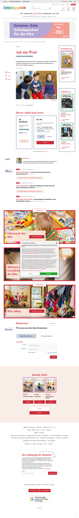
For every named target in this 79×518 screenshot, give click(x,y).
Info (75, 1)
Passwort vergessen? (32, 352)
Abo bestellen (39, 412)
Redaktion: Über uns (55, 4)
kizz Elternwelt (65, 437)
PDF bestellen (25, 141)
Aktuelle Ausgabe (26, 16)
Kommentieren (52, 323)
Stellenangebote (45, 435)
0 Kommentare (30, 105)
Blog (54, 13)
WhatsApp (39, 435)
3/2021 (28, 41)
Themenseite (39, 210)
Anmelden (45, 151)
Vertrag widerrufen (34, 490)
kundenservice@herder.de (41, 440)
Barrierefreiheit (46, 484)
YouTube (45, 443)
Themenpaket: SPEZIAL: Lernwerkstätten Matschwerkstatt (30, 177)
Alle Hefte (39, 408)
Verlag (70, 1)
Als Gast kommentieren (46, 336)
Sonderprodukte (47, 13)
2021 (24, 41)
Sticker (54, 16)
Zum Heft (28, 401)
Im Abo (41, 136)
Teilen (9, 72)
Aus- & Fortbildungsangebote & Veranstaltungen (58, 435)
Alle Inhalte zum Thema (37, 236)
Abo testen (45, 142)
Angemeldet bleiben (52, 352)
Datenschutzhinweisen (46, 468)
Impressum (52, 484)
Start (21, 13)
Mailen (9, 79)
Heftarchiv (33, 16)
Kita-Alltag (14, 311)
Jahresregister (50, 16)
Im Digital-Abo (49, 136)
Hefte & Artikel (37, 13)
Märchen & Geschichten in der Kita (16, 270)
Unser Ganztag (25, 1)
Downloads (68, 4)
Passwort (23, 348)
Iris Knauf (20, 68)
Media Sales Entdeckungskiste (19, 435)
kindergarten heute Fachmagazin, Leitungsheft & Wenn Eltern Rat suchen (25, 437)
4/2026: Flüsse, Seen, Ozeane (27, 169)
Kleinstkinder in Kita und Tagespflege (47, 437)
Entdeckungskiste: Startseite (9, 41)
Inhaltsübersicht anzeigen (65, 78)
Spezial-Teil (38, 16)
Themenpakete (43, 16)
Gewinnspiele (41, 432)
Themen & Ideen (28, 13)
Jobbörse (73, 4)
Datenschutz (39, 484)
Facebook (34, 443)
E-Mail (24, 344)
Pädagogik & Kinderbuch (15, 1)
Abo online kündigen (51, 440)
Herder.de (5, 1)
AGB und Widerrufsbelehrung (30, 484)
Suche (32, 6)
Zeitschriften (64, 1)
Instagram (40, 443)
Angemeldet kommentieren (26, 336)
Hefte (17, 41)
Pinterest (50, 443)
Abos (57, 13)
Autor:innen (62, 4)
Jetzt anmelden (52, 473)
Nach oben (39, 507)
